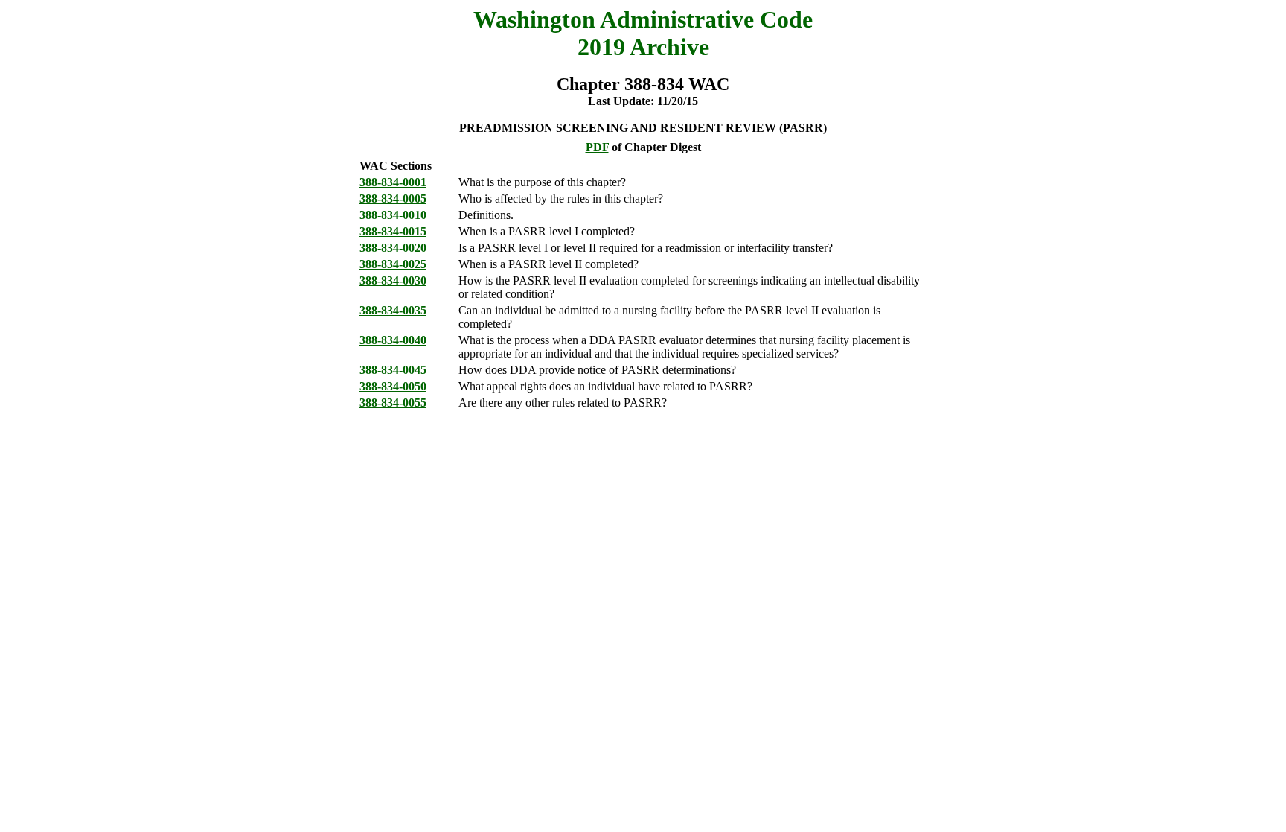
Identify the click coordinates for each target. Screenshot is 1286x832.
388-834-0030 (392, 280)
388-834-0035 (392, 310)
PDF (597, 147)
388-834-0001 (392, 182)
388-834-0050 (392, 386)
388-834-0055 (392, 402)
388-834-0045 (392, 369)
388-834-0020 (392, 247)
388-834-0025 (392, 264)
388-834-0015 (392, 231)
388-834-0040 (392, 340)
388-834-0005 (392, 198)
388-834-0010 (392, 215)
